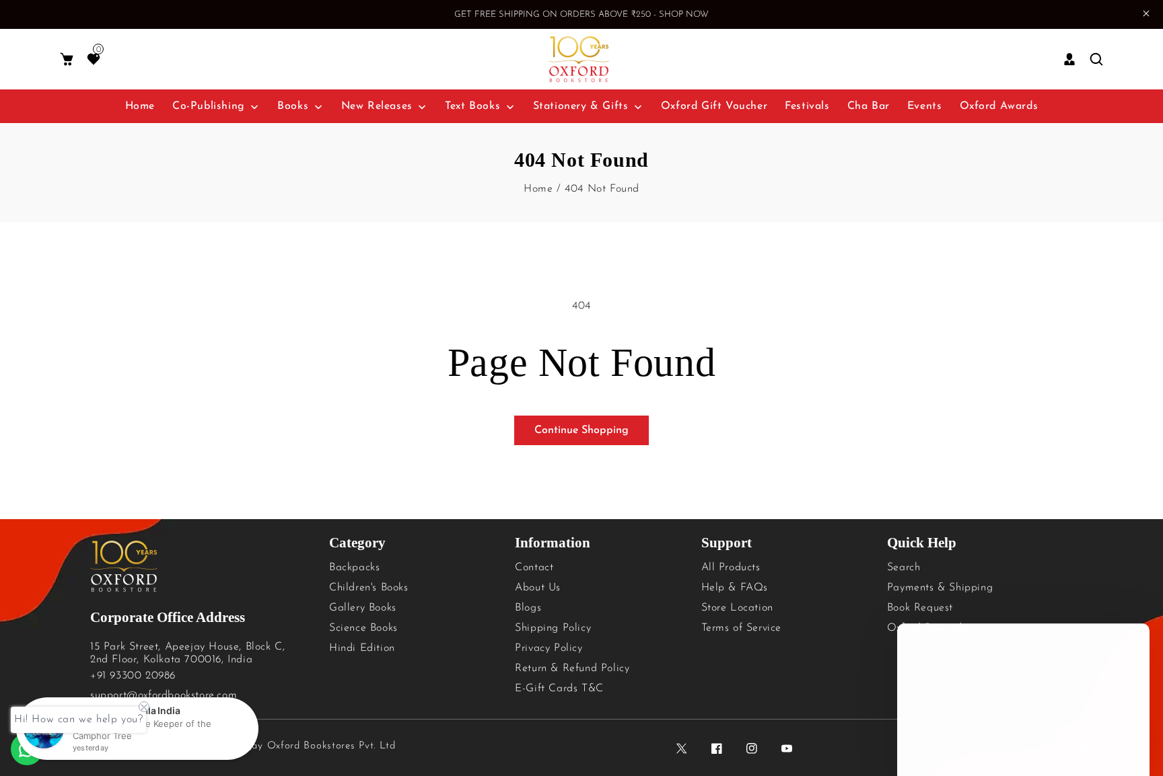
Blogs (528, 608)
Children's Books (369, 587)
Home (538, 189)
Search (904, 567)
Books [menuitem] (292, 106)
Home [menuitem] (140, 106)
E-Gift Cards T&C (559, 688)
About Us (538, 587)
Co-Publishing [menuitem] (208, 106)
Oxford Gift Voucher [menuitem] (714, 106)
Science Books (363, 628)
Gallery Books (362, 608)
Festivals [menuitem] (807, 106)
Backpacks (354, 567)
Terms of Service (741, 628)
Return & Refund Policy (572, 668)
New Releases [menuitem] (377, 106)
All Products (731, 567)
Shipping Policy (553, 628)
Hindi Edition (362, 648)
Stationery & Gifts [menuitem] (581, 106)
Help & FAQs (735, 587)
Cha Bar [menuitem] (868, 106)
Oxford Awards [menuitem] (999, 106)
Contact (534, 567)
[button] (66, 59)
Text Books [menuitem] (472, 106)
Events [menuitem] (924, 106)
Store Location (737, 608)
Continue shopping (581, 430)
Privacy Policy (548, 648)
